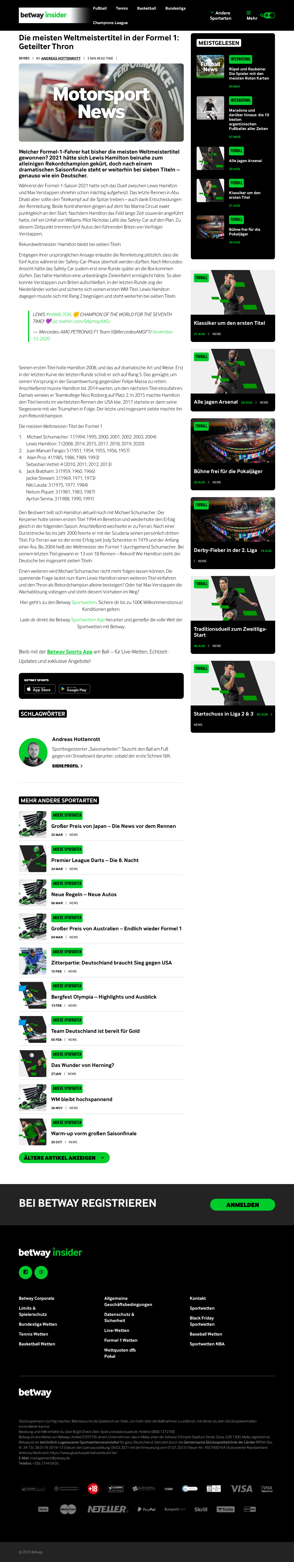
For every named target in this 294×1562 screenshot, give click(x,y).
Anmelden (242, 1204)
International (241, 59)
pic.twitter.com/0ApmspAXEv (81, 321)
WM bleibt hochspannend (81, 1099)
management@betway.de (50, 1458)
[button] (262, 15)
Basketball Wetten (37, 1343)
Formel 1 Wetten (121, 1340)
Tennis (122, 8)
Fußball (100, 8)
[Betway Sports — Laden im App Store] (39, 688)
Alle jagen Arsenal (245, 160)
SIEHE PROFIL (65, 765)
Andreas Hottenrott (61, 58)
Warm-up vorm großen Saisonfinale (94, 1133)
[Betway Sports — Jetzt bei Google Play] (74, 688)
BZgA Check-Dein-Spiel (90, 1431)
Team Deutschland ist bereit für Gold (95, 1031)
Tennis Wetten (33, 1333)
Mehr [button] (252, 18)
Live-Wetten (116, 1330)
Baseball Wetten (206, 1333)
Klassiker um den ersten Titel (244, 195)
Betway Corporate (36, 1298)
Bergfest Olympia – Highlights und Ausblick (104, 996)
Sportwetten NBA (207, 1343)
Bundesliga (175, 8)
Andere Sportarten (67, 815)
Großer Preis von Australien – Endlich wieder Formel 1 (116, 928)
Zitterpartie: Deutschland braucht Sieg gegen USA (111, 962)
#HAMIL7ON (58, 314)
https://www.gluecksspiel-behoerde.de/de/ (84, 1452)
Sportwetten (84, 602)
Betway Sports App (70, 651)
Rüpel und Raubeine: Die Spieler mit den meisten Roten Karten (249, 73)
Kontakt (198, 1298)
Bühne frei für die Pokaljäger (244, 231)
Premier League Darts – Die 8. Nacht (95, 860)
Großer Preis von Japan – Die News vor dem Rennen (113, 826)
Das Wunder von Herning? (82, 1065)
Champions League (110, 22)
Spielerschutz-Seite (113, 1421)
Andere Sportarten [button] (221, 15)
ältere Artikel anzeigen (60, 1157)
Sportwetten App (88, 620)
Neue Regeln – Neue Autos (84, 894)
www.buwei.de (127, 1431)
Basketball (146, 8)
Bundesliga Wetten (38, 1324)
